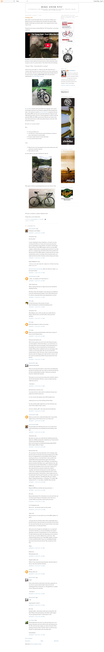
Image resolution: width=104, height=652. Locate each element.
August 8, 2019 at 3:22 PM (37, 593)
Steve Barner (31, 620)
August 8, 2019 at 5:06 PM (37, 616)
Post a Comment (28, 638)
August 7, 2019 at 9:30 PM (37, 420)
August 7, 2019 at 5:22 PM (37, 359)
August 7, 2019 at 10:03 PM (37, 447)
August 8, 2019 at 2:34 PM (37, 566)
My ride (27, 108)
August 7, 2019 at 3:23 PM (37, 297)
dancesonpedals (32, 228)
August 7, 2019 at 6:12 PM (37, 386)
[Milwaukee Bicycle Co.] (68, 182)
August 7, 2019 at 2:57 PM (37, 272)
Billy (30, 301)
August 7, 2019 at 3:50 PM (37, 307)
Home (42, 641)
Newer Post (27, 641)
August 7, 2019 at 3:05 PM (37, 280)
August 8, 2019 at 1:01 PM (37, 548)
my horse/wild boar (44, 112)
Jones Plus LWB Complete (37, 76)
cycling (32, 220)
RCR (30, 322)
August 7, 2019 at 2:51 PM (37, 258)
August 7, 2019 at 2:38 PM (37, 233)
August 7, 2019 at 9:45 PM (37, 432)
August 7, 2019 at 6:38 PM (37, 411)
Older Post (56, 641)
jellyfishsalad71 (32, 414)
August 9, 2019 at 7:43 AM (37, 634)
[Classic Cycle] (67, 200)
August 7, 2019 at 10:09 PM (37, 482)
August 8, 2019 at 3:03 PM (37, 574)
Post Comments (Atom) (36, 644)
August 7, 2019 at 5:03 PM (37, 336)
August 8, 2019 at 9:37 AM (37, 501)
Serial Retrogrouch (33, 276)
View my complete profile (68, 85)
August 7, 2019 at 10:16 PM (37, 490)
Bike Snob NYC (52, 6)
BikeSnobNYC (32, 363)
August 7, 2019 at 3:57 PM (37, 318)
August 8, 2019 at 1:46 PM (37, 556)
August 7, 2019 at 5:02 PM (37, 326)
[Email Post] (45, 219)
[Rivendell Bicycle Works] (68, 144)
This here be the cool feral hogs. (36, 269)
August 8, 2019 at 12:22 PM (37, 509)
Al (29, 569)
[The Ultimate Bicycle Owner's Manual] (67, 42)
